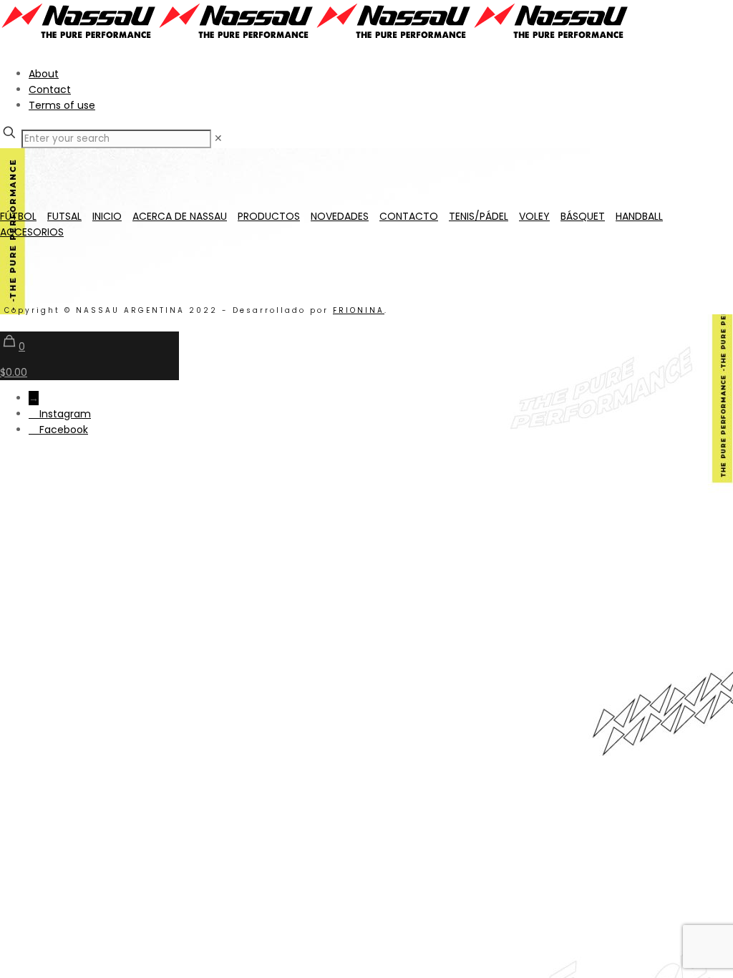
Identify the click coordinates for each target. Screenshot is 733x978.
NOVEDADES (340, 216)
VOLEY (534, 216)
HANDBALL (639, 216)
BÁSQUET (582, 216)
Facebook (63, 429)
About (44, 74)
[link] (218, 138)
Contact (50, 89)
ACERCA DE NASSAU (179, 216)
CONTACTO (408, 216)
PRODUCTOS (269, 216)
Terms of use (62, 105)
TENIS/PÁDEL (478, 216)
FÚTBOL (18, 216)
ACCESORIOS (32, 232)
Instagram (65, 414)
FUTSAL (64, 216)
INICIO (107, 216)
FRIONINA (358, 310)
